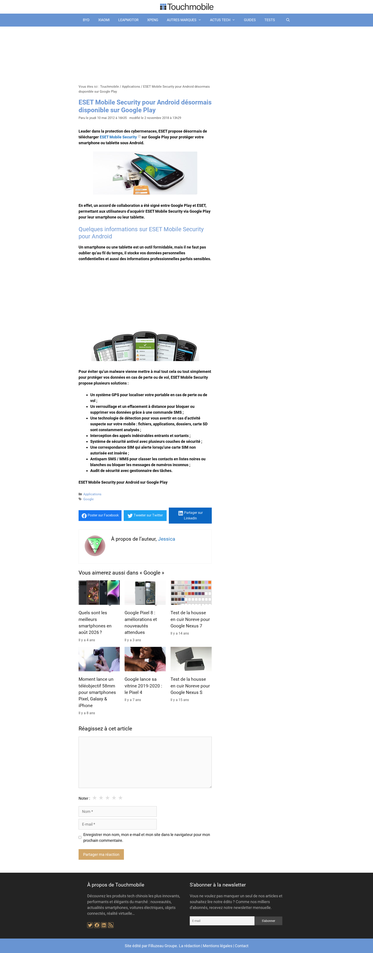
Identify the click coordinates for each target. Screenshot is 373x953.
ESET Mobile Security (118, 137)
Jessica (166, 539)
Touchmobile (109, 87)
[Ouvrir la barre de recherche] (287, 20)
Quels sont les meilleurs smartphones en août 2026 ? (95, 622)
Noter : (84, 798)
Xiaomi (104, 20)
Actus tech (220, 20)
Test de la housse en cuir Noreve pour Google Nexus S (190, 686)
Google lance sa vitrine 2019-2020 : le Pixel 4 (143, 686)
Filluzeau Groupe (162, 946)
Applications (131, 87)
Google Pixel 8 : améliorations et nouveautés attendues (141, 622)
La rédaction (189, 946)
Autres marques (181, 20)
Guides (250, 20)
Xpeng (152, 20)
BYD (86, 20)
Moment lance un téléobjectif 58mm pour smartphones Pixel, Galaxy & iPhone (97, 692)
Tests (269, 20)
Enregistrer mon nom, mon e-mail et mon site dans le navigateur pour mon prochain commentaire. (146, 837)
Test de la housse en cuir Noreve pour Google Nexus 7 (190, 619)
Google (88, 499)
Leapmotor (128, 20)
